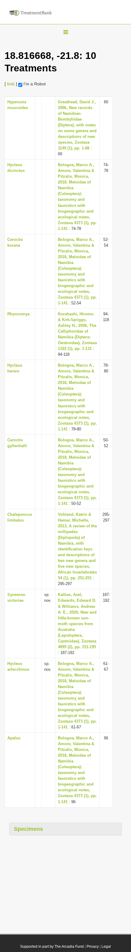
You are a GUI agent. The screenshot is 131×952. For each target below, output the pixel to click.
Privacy (93, 946)
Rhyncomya (18, 314)
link (11, 83)
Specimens (28, 829)
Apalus (13, 738)
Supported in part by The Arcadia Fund (52, 946)
